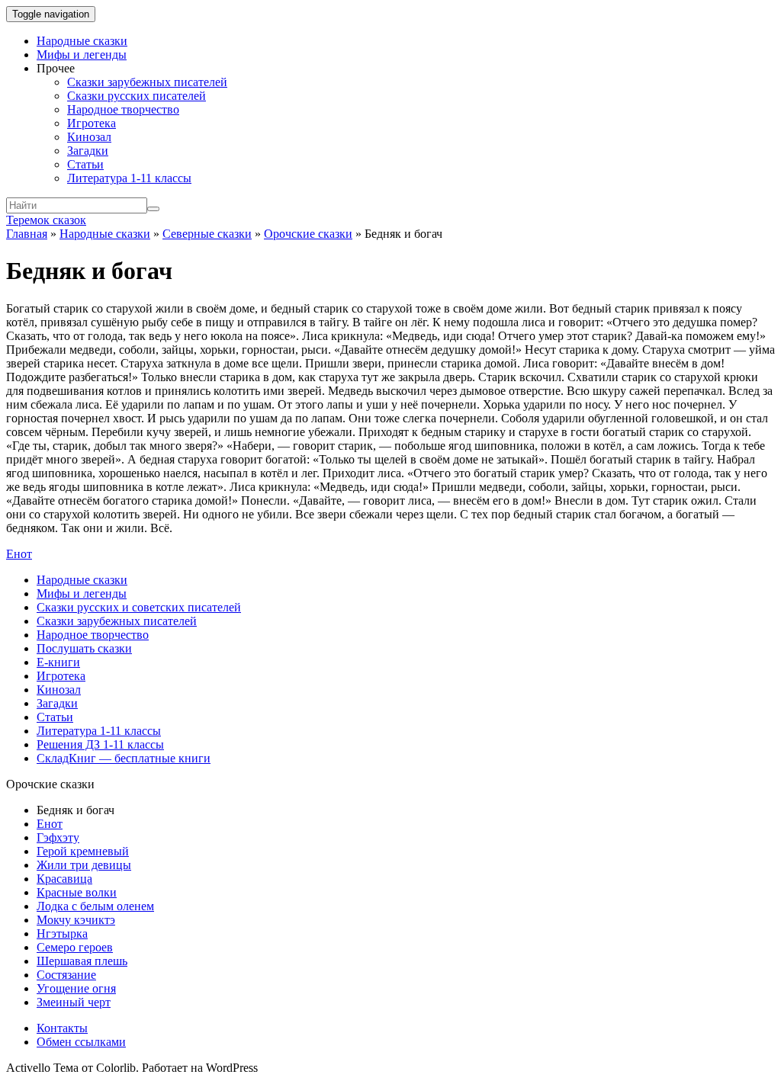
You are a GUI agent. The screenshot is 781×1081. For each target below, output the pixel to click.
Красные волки (77, 892)
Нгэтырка (62, 933)
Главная (26, 233)
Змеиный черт (74, 1002)
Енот (19, 553)
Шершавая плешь (82, 960)
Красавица (64, 878)
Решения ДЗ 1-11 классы (100, 744)
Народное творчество (123, 109)
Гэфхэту (58, 837)
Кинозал (89, 136)
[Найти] (153, 209)
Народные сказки (82, 40)
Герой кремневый (83, 851)
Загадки (87, 150)
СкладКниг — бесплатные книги (124, 758)
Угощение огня (76, 988)
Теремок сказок (46, 219)
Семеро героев (75, 947)
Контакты (62, 1028)
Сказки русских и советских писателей (139, 607)
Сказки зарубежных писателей (147, 81)
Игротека (91, 123)
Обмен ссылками (81, 1041)
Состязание (66, 974)
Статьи (85, 164)
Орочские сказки (308, 233)
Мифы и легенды (82, 54)
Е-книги (58, 662)
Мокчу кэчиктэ (76, 919)
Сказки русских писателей (136, 95)
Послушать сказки (84, 648)
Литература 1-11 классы (129, 178)
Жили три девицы (84, 864)
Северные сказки (207, 233)
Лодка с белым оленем (95, 906)
